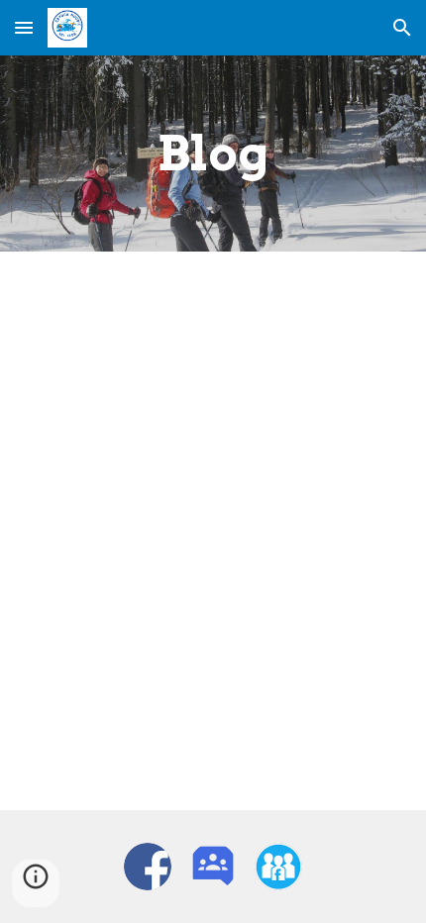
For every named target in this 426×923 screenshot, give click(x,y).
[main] (213, 153)
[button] (24, 27)
